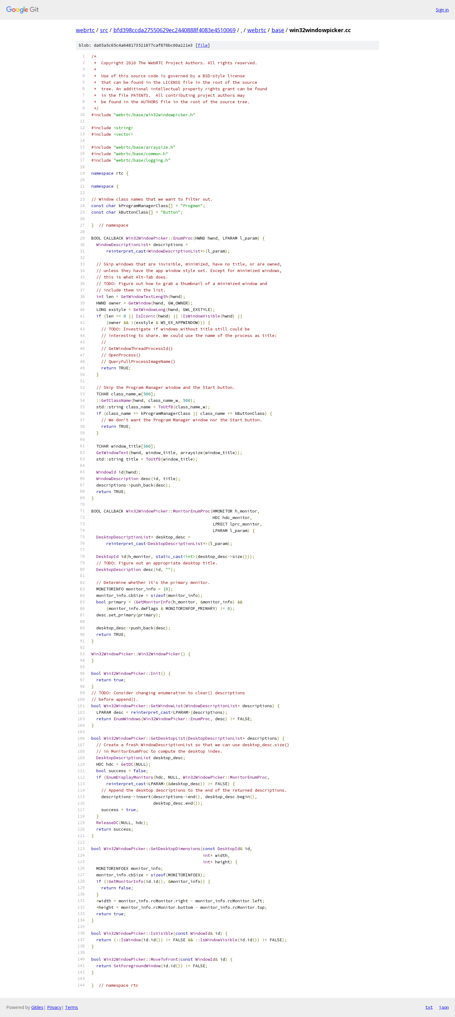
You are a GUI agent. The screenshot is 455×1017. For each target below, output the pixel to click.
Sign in (442, 10)
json (444, 1007)
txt (429, 1007)
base (277, 30)
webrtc (85, 30)
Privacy (54, 1007)
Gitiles (37, 1007)
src (104, 30)
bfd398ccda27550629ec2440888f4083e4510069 (174, 30)
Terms (71, 1007)
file (203, 45)
